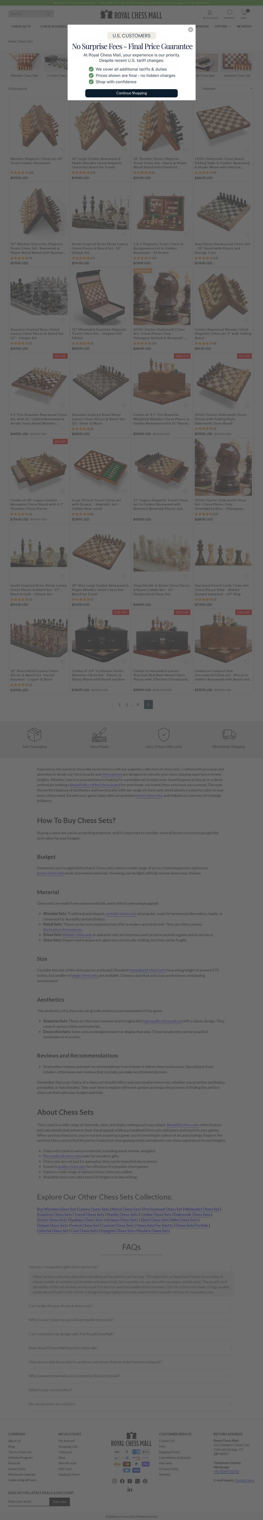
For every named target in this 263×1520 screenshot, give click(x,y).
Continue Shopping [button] (131, 93)
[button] (190, 29)
